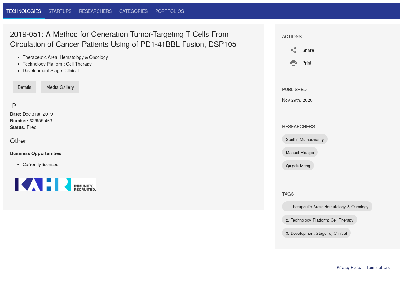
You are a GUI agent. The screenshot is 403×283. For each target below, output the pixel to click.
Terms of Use (378, 267)
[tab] (24, 11)
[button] (337, 50)
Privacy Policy (349, 267)
